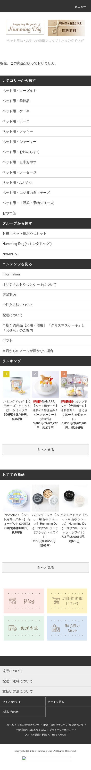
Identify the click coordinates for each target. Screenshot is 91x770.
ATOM (62, 734)
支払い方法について (29, 725)
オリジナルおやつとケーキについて (29, 284)
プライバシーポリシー (62, 729)
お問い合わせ (10, 711)
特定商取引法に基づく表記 (31, 729)
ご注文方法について (17, 305)
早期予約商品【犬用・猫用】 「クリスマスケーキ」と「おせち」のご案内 (43, 327)
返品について (76, 725)
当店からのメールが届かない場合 (27, 351)
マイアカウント (11, 701)
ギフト (7, 340)
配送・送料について (54, 725)
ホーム (10, 725)
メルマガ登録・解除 (36, 734)
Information (11, 274)
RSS (54, 734)
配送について (12, 315)
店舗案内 (9, 295)
